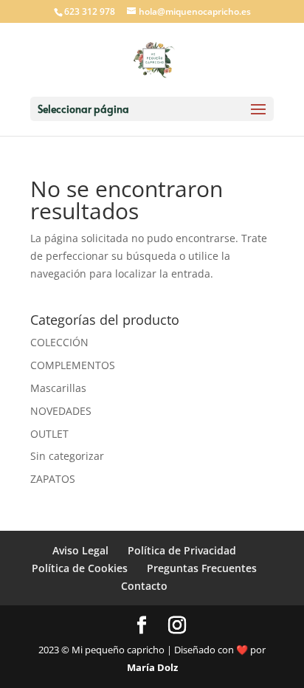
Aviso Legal (80, 550)
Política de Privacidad (182, 550)
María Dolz (152, 667)
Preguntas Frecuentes (202, 568)
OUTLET (49, 434)
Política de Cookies (80, 568)
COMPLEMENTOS (72, 365)
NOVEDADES (60, 411)
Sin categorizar (67, 456)
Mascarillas (58, 388)
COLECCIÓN (59, 342)
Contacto (144, 586)
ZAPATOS (52, 479)
